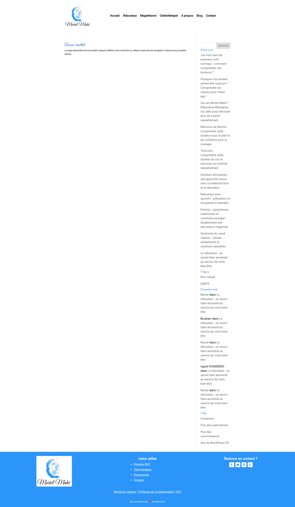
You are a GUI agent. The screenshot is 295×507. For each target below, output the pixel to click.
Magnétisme (148, 15)
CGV (178, 492)
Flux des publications (214, 425)
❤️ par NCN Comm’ (157, 502)
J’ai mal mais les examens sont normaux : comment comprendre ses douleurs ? (213, 63)
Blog (200, 15)
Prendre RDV (142, 464)
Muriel (205, 294)
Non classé (208, 277)
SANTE (205, 283)
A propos (187, 15)
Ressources (141, 475)
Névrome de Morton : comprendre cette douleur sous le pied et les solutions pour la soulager (215, 135)
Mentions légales (125, 492)
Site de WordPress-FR (215, 443)
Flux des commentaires (210, 434)
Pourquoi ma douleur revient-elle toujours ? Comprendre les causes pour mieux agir (214, 87)
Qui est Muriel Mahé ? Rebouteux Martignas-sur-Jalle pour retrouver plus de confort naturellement (215, 111)
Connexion (207, 418)
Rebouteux (130, 15)
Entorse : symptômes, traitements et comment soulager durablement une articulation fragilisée (215, 218)
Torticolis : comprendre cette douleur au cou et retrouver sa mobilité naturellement (214, 159)
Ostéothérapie (169, 15)
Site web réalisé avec (139, 502)
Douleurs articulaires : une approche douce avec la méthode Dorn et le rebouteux (215, 181)
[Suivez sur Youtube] (237, 464)
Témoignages (142, 469)
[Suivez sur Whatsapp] (250, 464)
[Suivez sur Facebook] (231, 464)
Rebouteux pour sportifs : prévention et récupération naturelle (215, 198)
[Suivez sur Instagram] (244, 464)
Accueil (115, 15)
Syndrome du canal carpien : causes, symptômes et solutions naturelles (213, 240)
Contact (211, 15)
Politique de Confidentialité (156, 492)
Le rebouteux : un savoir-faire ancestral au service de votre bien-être (214, 259)
